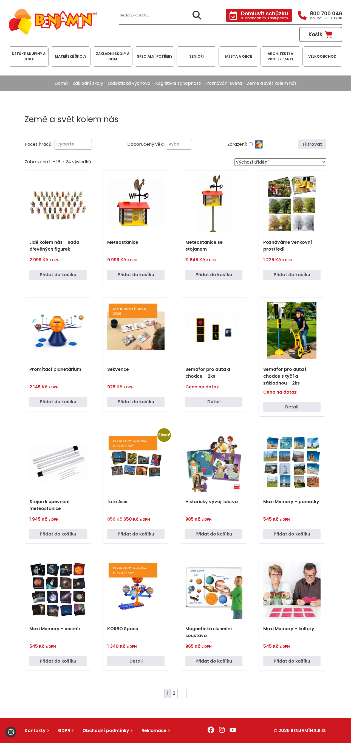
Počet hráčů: (38, 144)
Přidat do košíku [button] (58, 274)
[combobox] (73, 144)
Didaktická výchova (129, 83)
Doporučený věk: (145, 144)
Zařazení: (237, 144)
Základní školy (88, 83)
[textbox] (67, 144)
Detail (213, 402)
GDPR (64, 730)
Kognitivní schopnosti (178, 83)
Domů (61, 83)
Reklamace (153, 730)
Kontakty (35, 730)
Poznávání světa (224, 83)
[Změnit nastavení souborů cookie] (10, 732)
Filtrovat (312, 144)
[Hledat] (197, 15)
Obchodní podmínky (106, 730)
